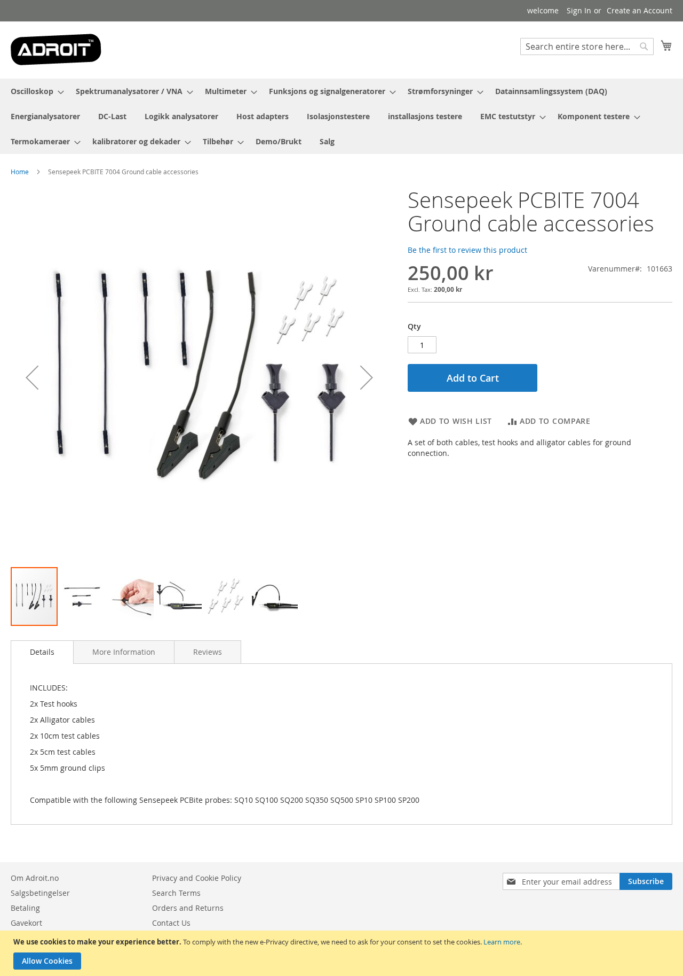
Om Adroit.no (35, 878)
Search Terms (176, 893)
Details (42, 652)
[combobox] (587, 46)
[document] (342, 953)
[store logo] (56, 49)
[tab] (42, 652)
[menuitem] (34, 91)
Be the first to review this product (467, 250)
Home (20, 171)
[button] (32, 377)
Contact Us (171, 923)
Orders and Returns (188, 908)
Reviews (207, 652)
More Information (123, 652)
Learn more (501, 942)
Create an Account (639, 10)
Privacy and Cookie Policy (196, 878)
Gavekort (26, 923)
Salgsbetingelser (40, 893)
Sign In (579, 10)
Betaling (25, 908)
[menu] (341, 116)
